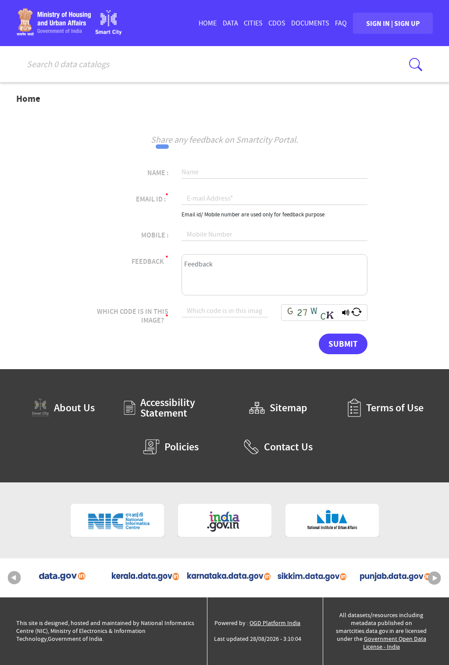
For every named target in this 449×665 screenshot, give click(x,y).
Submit (343, 343)
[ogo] (108, 32)
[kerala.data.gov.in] (141, 577)
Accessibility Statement (167, 407)
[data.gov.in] (58, 577)
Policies (181, 447)
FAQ (341, 23)
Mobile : (154, 235)
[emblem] (53, 33)
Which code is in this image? (132, 316)
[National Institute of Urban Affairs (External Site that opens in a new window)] (332, 520)
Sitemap (288, 408)
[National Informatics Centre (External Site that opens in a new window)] (117, 520)
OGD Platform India (274, 623)
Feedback (150, 260)
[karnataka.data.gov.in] (224, 577)
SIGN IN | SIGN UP (393, 23)
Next (435, 578)
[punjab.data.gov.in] (391, 577)
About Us (74, 408)
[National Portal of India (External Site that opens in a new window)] (225, 520)
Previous (14, 578)
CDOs (276, 23)
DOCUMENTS (310, 23)
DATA (230, 23)
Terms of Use (395, 408)
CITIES (253, 23)
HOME (208, 23)
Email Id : (152, 198)
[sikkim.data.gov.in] (308, 577)
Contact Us (288, 447)
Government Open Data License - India (394, 643)
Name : (157, 173)
